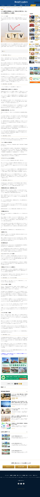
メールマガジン (34, 466)
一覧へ (27, 391)
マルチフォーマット (37, 35)
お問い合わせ (10, 477)
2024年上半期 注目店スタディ (16, 450)
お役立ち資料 (21, 466)
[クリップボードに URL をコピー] (21, 384)
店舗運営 (15, 5)
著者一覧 (13, 477)
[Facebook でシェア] (17, 384)
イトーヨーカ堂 (36, 27)
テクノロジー (9, 5)
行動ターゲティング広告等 (17, 477)
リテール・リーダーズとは (5, 477)
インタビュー (3, 5)
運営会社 (1, 477)
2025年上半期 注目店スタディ (16, 443)
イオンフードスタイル (37, 39)
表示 (4, 51)
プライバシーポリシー (25, 477)
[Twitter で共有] (15, 384)
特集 (26, 475)
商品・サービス (27, 5)
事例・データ (35, 475)
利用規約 (22, 477)
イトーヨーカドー (37, 26)
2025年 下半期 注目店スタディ (17, 436)
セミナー (9, 466)
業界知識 (33, 5)
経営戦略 (21, 5)
